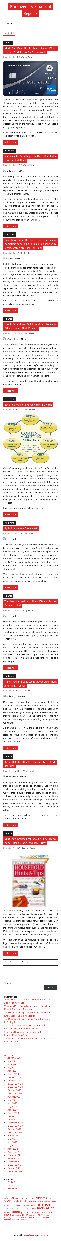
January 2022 (13, 1158)
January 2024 (13, 1080)
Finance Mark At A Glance (16, 1035)
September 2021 (15, 1171)
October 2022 (14, 1129)
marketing (46, 1208)
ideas (18, 1209)
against (18, 1198)
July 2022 (12, 1139)
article (24, 1198)
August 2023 (13, 1097)
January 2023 (13, 1119)
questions (36, 1212)
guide (6, 1209)
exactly (53, 1201)
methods (7, 1212)
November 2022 (15, 1126)
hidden (12, 1209)
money (17, 1211)
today (24, 1217)
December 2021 (15, 1161)
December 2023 (15, 1084)
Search (7, 983)
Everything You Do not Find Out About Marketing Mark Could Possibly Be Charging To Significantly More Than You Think (30, 244)
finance (43, 1204)
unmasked (15, 1220)
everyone (37, 1201)
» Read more (10, 142)
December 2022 (15, 1122)
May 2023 (12, 1106)
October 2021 (14, 1168)
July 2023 (12, 1100)
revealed (9, 1214)
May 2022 (12, 1145)
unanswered (44, 1218)
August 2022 (13, 1135)
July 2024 (12, 1061)
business (41, 1198)
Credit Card (10, 234)
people (27, 1212)
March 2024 (13, 1074)
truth (35, 1218)
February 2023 (14, 1116)
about (9, 1198)
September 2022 (15, 1132)
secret (25, 1215)
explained (16, 1205)
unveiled (23, 1220)
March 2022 (13, 1152)
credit (7, 1200)
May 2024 (12, 1067)
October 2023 (14, 1090)
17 (22, 962)
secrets (32, 1215)
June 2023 (12, 1103)
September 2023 (15, 1093)
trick (30, 1218)
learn (33, 1209)
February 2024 (14, 1077)
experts (7, 1205)
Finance (8, 42)
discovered (28, 1201)
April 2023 (12, 1110)
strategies (9, 1218)
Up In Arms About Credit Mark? (21, 528)
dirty (21, 1201)
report (51, 1212)
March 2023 (13, 1113)
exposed (25, 1205)
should (40, 1215)
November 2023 (15, 1087)
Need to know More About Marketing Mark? (28, 404)
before (31, 1198)
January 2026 (13, 1058)
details (15, 1201)
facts (32, 1205)
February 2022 (14, 1155)
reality (44, 1212)
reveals (18, 1215)
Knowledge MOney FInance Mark (20, 1016)
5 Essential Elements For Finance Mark (22, 1032)
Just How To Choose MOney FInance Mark (24, 1025)
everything (46, 1201)
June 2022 (12, 1142)
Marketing (9, 150)
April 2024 (12, 1071)
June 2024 (12, 1064)
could (50, 1198)
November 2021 (15, 1165)
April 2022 (12, 1149)
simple (47, 1215)
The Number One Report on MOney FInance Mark (28, 1012)
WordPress (29, 1235)
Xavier (30, 57)
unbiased (7, 1220)
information (25, 1209)
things (17, 1218)
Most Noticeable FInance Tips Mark (21, 1028)
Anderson (43, 1235)
